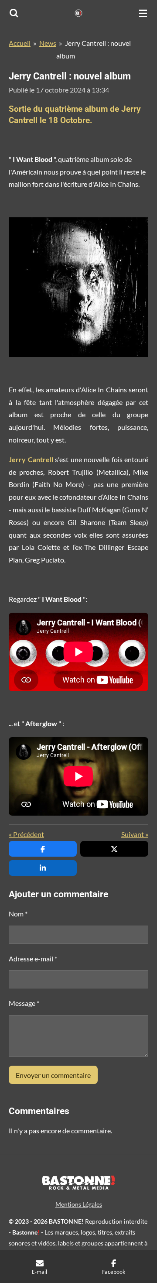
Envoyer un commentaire (53, 1075)
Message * (24, 1003)
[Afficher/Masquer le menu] (143, 13)
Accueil (20, 43)
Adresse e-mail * (33, 958)
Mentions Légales (78, 1204)
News (47, 43)
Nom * (18, 913)
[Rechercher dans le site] (14, 13)
